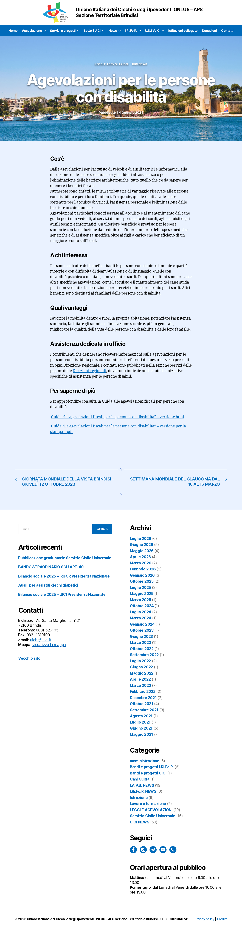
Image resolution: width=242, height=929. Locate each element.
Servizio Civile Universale (152, 816)
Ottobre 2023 (142, 630)
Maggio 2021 (141, 734)
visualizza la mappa (49, 644)
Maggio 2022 (141, 673)
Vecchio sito (29, 658)
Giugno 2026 (141, 544)
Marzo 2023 (140, 642)
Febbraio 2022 (143, 691)
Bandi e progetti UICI (148, 773)
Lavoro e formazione (148, 803)
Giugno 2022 (141, 667)
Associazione (32, 30)
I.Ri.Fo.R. (131, 30)
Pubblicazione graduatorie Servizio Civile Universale (64, 558)
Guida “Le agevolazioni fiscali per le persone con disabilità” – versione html (117, 417)
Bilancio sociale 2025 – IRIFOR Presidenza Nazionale (63, 576)
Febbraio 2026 (143, 569)
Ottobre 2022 (142, 649)
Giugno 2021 (141, 728)
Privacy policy (204, 919)
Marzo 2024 (140, 618)
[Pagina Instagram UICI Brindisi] (143, 849)
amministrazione (144, 761)
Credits (222, 919)
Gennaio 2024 (142, 624)
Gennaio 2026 (142, 575)
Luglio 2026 (140, 538)
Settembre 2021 (144, 710)
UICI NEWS (139, 64)
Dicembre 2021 (143, 698)
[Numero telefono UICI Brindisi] (172, 849)
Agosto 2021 (141, 716)
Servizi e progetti (63, 30)
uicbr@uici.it (40, 640)
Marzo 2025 (140, 600)
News (113, 30)
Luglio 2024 (140, 612)
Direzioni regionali (89, 371)
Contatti (227, 30)
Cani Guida (139, 779)
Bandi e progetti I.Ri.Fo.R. (152, 767)
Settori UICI (92, 30)
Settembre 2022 (144, 655)
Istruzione (139, 797)
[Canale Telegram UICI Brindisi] (153, 849)
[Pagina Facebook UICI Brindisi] (133, 849)
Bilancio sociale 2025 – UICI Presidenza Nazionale (62, 594)
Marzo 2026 (140, 563)
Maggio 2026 (142, 551)
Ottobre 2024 (142, 606)
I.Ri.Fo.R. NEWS (143, 791)
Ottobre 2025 (142, 581)
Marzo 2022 (140, 685)
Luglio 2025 (140, 587)
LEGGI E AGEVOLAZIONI (112, 64)
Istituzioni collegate (183, 30)
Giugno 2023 (141, 636)
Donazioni (209, 30)
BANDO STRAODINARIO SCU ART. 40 (51, 567)
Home (13, 30)
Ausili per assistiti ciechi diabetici (48, 585)
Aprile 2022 (140, 679)
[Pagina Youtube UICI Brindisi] (163, 849)
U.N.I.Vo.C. (153, 30)
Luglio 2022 (140, 661)
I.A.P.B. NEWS (142, 785)
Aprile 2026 (140, 557)
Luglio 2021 (140, 722)
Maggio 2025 (141, 593)
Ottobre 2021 (141, 704)
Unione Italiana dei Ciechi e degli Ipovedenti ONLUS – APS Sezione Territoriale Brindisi (92, 919)
